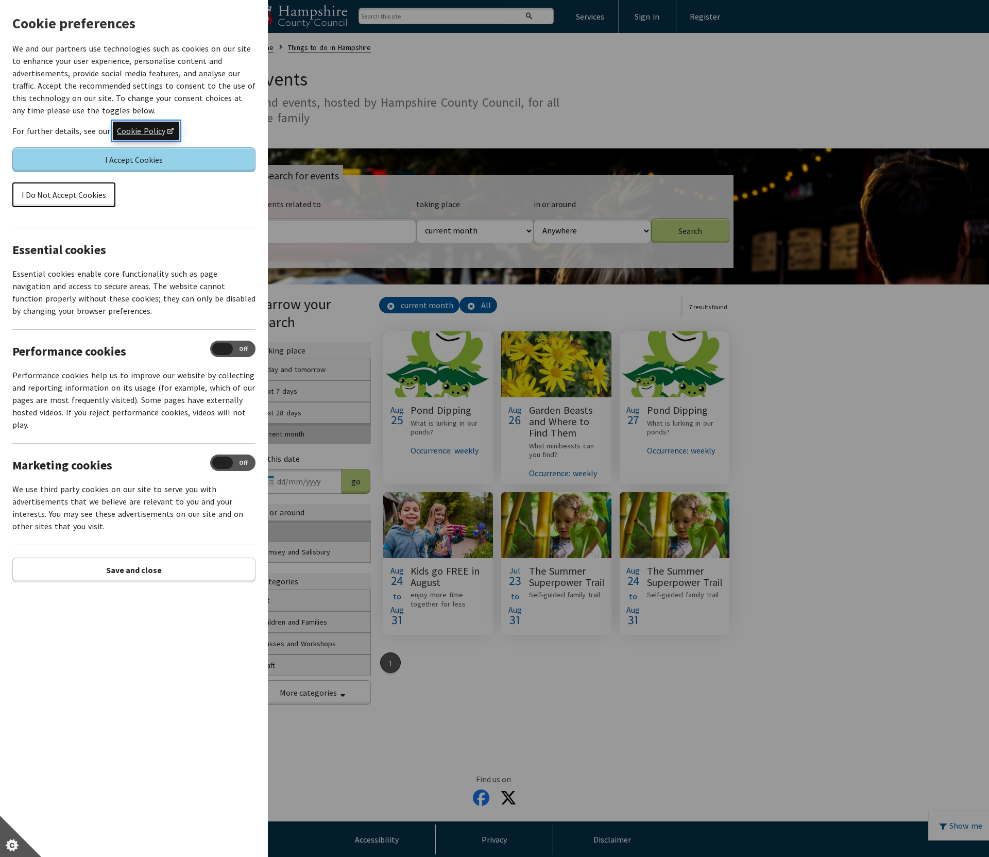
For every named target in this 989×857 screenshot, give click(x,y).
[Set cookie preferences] (20, 836)
